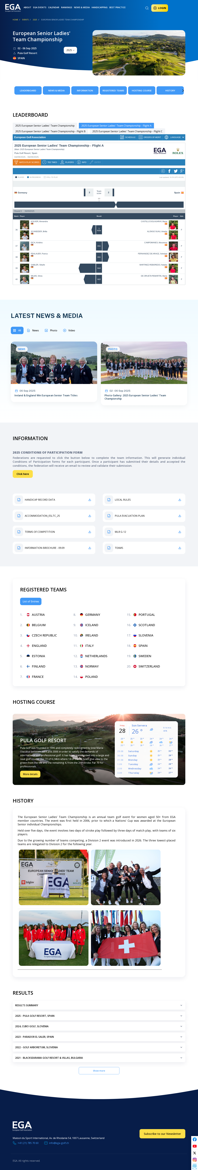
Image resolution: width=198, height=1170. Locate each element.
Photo (53, 330)
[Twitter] (194, 1153)
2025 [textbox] (69, 50)
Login (162, 8)
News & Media (82, 7)
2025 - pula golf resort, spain (34, 1016)
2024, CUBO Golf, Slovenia (32, 1026)
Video (71, 330)
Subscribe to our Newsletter (162, 1134)
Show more (99, 1070)
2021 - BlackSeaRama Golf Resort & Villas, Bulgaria (49, 1057)
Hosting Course (142, 90)
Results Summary (26, 1005)
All (19, 330)
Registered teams (113, 90)
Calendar (53, 7)
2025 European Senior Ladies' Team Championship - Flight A (116, 125)
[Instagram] (194, 1159)
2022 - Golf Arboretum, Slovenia (36, 1047)
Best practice (117, 7)
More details (30, 774)
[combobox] (70, 50)
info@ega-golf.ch (59, 1143)
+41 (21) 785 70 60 (28, 1143)
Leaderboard (28, 90)
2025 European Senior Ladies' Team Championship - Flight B (50, 131)
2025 (35, 19)
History (170, 90)
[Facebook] (194, 1139)
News (35, 330)
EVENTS (25, 19)
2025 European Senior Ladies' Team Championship (45, 125)
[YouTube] (194, 1146)
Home (15, 19)
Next (178, 90)
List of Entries (31, 601)
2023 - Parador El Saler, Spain (34, 1037)
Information (85, 90)
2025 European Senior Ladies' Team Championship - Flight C (127, 131)
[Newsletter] (194, 1166)
